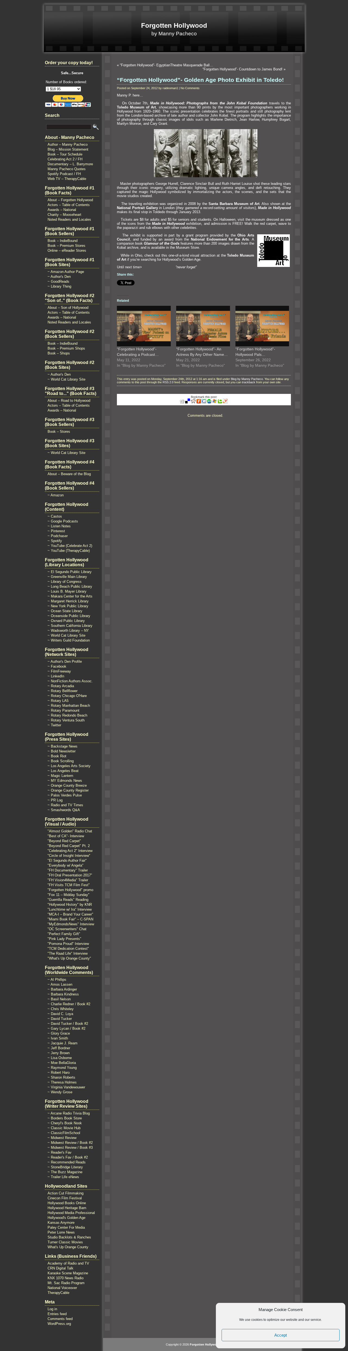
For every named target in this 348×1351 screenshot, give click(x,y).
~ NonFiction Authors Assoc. (70, 681)
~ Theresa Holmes (62, 1082)
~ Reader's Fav (60, 1152)
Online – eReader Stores (67, 250)
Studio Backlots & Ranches (69, 1237)
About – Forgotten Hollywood (70, 200)
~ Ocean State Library (65, 611)
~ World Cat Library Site (66, 379)
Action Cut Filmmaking (65, 1193)
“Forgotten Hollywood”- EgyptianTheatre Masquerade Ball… (166, 65)
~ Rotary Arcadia (61, 686)
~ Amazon (56, 495)
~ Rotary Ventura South (66, 720)
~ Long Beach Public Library (70, 586)
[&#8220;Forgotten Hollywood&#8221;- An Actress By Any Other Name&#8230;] (203, 326)
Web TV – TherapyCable (67, 179)
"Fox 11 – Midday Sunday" (68, 895)
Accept (280, 1335)
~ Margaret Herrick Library (68, 601)
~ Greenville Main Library (67, 577)
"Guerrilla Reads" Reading (68, 900)
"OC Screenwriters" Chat (67, 929)
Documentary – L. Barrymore (70, 164)
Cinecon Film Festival (65, 1198)
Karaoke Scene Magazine (68, 1273)
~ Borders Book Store (65, 1118)
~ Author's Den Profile (65, 661)
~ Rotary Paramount (63, 710)
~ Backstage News (62, 746)
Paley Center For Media (66, 1227)
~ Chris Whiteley (61, 1009)
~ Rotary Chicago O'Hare (67, 696)
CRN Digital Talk (60, 1268)
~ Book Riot (57, 756)
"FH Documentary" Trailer (68, 870)
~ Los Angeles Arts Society (69, 766)
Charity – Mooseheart (64, 215)
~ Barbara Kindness (63, 994)
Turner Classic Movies (65, 1242)
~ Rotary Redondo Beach (67, 715)
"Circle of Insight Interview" (69, 856)
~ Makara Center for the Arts (70, 596)
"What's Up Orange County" (69, 958)
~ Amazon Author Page (66, 272)
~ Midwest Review (62, 1138)
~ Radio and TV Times (65, 805)
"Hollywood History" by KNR (70, 904)
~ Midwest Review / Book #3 (70, 1147)
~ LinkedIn (56, 676)
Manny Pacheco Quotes (67, 169)
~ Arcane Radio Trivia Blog (69, 1113)
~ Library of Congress (65, 582)
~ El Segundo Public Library (70, 572)
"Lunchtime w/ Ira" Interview (70, 909)
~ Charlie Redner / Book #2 (69, 1004)
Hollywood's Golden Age (66, 1218)
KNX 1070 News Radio (65, 1278)
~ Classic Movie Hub (64, 1128)
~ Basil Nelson (59, 999)
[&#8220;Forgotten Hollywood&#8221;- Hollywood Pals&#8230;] (262, 326)
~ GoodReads (58, 281)
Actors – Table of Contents (69, 205)
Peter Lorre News (61, 1232)
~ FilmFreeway (59, 671)
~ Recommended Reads (67, 1162)
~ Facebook (57, 666)
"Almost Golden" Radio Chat (70, 831)
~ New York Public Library (68, 606)
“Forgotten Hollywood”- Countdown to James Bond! (242, 69)
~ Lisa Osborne (60, 1058)
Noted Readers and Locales (69, 219)
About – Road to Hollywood (69, 401)
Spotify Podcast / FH (64, 174)
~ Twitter (54, 725)
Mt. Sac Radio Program (66, 1283)
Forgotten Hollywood (174, 25)
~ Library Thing (59, 286)
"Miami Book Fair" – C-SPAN (70, 919)
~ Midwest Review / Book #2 (70, 1143)
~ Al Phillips (57, 980)
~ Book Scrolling (61, 761)
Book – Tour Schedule (65, 154)
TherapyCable (58, 1293)
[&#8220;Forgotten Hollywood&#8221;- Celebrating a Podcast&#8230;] (144, 326)
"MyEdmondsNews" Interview (71, 924)
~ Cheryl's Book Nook (65, 1123)
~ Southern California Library (70, 626)
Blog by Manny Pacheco (247, 379)
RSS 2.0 (168, 382)
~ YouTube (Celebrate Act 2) (70, 546)
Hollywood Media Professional (71, 1213)
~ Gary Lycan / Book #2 (66, 1028)
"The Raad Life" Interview (68, 953)
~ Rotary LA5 (58, 701)
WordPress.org (59, 1324)
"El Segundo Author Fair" (67, 860)
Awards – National (62, 210)
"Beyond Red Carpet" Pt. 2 (69, 846)
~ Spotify (55, 541)
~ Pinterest (56, 531)
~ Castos (55, 516)
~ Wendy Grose (60, 1092)
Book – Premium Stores (66, 246)
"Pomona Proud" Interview (68, 944)
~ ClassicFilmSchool (64, 1133)
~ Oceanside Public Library (69, 616)
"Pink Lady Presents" (64, 939)
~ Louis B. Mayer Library (67, 591)
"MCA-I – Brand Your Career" (70, 914)
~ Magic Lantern (60, 776)
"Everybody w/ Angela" (65, 865)
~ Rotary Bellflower (62, 691)
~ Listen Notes (59, 526)
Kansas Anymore (61, 1223)
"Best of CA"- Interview (66, 836)
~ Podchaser (58, 536)
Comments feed (60, 1319)
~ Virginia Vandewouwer (66, 1087)
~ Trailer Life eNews (63, 1177)
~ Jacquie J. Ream (62, 1043)
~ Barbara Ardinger (62, 989)
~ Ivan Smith (58, 1038)
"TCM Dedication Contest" (68, 949)
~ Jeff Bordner (59, 1048)
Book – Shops (59, 353)
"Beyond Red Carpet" (64, 841)
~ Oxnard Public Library (66, 621)
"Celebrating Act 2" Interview (70, 851)
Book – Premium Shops (66, 348)
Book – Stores (59, 431)
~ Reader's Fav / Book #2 (68, 1157)
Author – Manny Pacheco (68, 144)
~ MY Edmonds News (65, 781)
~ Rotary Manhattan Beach (69, 705)
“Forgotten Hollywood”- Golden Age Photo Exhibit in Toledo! (200, 80)
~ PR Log (55, 800)
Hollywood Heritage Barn (67, 1208)
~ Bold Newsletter (62, 751)
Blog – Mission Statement (68, 149)
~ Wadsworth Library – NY (68, 630)
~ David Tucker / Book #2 (68, 1024)
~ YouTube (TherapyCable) (69, 551)
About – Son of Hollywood (68, 308)
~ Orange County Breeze (67, 785)
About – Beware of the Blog (69, 474)
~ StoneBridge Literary (65, 1167)
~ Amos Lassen (60, 984)
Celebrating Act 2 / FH (65, 159)
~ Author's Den (59, 277)
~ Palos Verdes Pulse (65, 795)
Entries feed (57, 1314)
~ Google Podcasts (63, 521)
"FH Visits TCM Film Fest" (69, 885)
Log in (52, 1309)
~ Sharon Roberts (61, 1077)
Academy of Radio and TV (68, 1263)
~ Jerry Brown (59, 1053)
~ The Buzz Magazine (65, 1172)
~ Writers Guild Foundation (69, 640)
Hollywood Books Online (67, 1203)
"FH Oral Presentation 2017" (70, 875)
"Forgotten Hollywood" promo (70, 890)
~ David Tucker (60, 1019)
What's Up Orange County (68, 1247)
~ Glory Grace (59, 1033)
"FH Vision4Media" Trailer (68, 880)
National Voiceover (62, 1288)
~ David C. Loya (60, 1014)
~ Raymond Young (62, 1068)
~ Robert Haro (59, 1072)
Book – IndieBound (62, 241)
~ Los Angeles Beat (63, 771)
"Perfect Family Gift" (64, 934)
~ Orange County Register (68, 790)
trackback (248, 382)
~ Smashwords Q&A (64, 810)
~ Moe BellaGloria (62, 1063)
